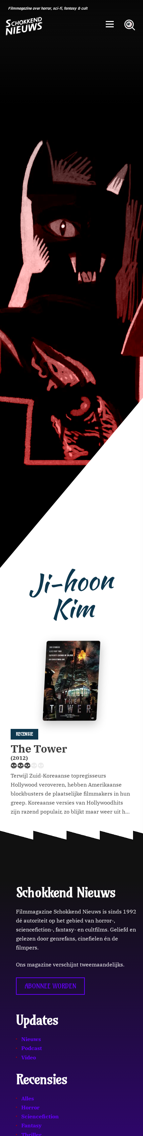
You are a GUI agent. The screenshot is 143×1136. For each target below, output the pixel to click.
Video (28, 1057)
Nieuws (31, 1039)
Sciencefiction (40, 1116)
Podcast (31, 1048)
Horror (30, 1107)
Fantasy (31, 1125)
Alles (27, 1098)
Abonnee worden (50, 986)
